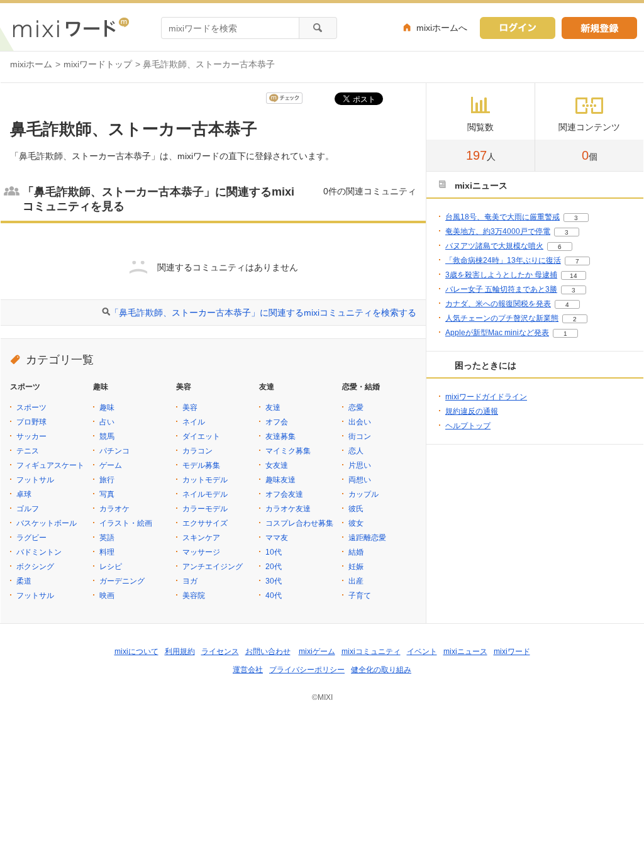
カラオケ (114, 508)
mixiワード (512, 651)
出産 (356, 581)
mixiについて (136, 651)
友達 (272, 407)
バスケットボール (46, 523)
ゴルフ (27, 508)
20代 (273, 566)
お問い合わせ (268, 651)
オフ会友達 (284, 494)
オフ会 (276, 422)
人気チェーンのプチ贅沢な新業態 (501, 318)
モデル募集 (201, 465)
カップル (363, 494)
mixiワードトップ (98, 64)
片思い (359, 465)
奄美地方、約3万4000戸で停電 (497, 231)
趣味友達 (280, 479)
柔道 (23, 581)
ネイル (193, 422)
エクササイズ (205, 523)
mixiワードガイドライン (486, 396)
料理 (106, 552)
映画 (106, 595)
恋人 (356, 450)
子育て (359, 595)
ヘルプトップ (468, 425)
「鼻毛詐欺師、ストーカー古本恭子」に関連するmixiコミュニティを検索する (263, 313)
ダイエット (201, 436)
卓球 (23, 494)
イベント (422, 651)
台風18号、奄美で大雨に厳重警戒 (502, 217)
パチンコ (114, 450)
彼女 (356, 523)
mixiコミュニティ (371, 651)
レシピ (110, 566)
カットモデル (205, 479)
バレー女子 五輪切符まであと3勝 (501, 289)
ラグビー (31, 537)
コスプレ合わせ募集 (299, 523)
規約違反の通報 (471, 411)
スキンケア (201, 537)
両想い (359, 479)
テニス (27, 450)
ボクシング (35, 566)
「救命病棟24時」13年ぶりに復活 (503, 260)
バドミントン (39, 552)
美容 (189, 407)
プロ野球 (31, 422)
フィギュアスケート (50, 465)
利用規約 (180, 651)
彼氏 (356, 508)
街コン (359, 436)
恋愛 (356, 407)
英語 (106, 537)
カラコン (197, 450)
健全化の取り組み (381, 669)
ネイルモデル (205, 494)
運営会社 (248, 669)
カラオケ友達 (288, 508)
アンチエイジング (212, 566)
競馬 (106, 436)
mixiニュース (465, 651)
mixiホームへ (441, 28)
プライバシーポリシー (307, 669)
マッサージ (201, 552)
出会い (359, 422)
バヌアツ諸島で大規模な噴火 (494, 245)
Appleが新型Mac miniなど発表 (497, 332)
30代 (273, 581)
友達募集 (280, 436)
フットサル (35, 479)
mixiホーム (31, 64)
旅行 (106, 479)
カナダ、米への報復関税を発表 (498, 303)
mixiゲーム (317, 651)
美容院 (193, 595)
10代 (273, 552)
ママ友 (276, 537)
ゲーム (110, 465)
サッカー (31, 436)
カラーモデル (205, 508)
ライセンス (220, 651)
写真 (106, 494)
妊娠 (356, 566)
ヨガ (189, 581)
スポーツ (31, 407)
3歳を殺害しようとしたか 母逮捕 (501, 274)
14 (573, 275)
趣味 (106, 407)
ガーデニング (122, 581)
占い (106, 422)
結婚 (356, 552)
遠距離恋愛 (367, 537)
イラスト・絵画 (125, 523)
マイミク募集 (288, 450)
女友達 (276, 465)
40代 (273, 595)
